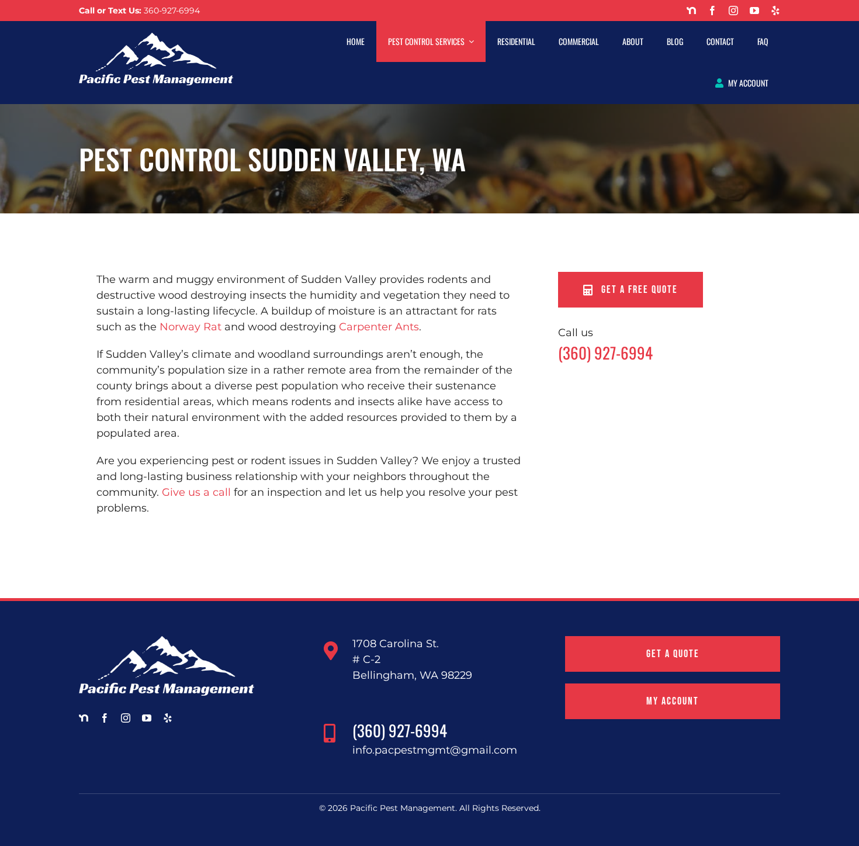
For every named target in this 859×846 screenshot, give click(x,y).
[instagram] (733, 10)
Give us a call (196, 492)
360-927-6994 (172, 10)
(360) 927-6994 (605, 352)
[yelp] (775, 10)
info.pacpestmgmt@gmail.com (434, 750)
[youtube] (754, 10)
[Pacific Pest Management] (156, 38)
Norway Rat (190, 326)
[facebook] (712, 10)
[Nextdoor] (691, 10)
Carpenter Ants (379, 326)
